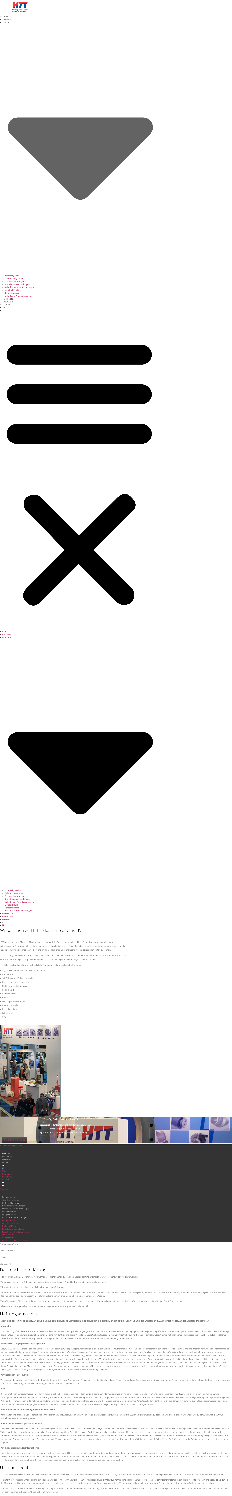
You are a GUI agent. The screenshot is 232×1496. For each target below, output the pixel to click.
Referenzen (9, 299)
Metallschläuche (12, 290)
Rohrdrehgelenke (13, 275)
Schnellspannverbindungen (17, 284)
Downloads (9, 302)
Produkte (4, 1189)
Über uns (8, 19)
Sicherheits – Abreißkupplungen (19, 287)
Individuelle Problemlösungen (18, 296)
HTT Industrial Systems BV (11, 1145)
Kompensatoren (12, 293)
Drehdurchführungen (14, 281)
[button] (79, 471)
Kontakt (7, 305)
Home (6, 17)
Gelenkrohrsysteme (14, 278)
